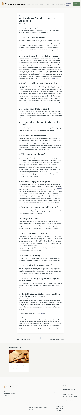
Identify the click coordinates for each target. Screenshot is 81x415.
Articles (52, 4)
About (57, 4)
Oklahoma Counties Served (70, 400)
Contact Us (63, 4)
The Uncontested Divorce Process (55, 338)
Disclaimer (58, 410)
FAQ (19, 15)
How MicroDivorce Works (38, 4)
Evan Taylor (22, 23)
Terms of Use (59, 408)
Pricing (47, 4)
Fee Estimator (54, 78)
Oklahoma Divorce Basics (23, 338)
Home (28, 4)
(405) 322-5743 (71, 389)
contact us (41, 313)
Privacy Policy (59, 406)
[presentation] (19, 356)
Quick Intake (75, 4)
